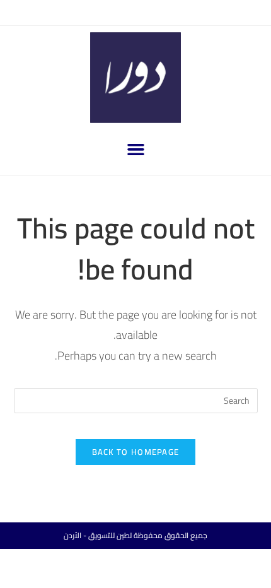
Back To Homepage (136, 451)
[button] (135, 149)
